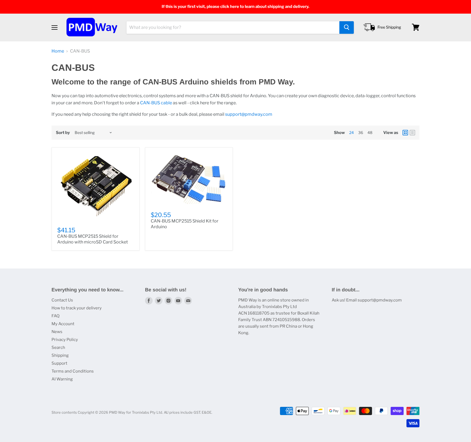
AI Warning (62, 379)
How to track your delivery (77, 308)
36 (360, 132)
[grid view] (405, 132)
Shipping (60, 355)
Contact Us (62, 300)
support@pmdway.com (248, 114)
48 (369, 132)
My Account (63, 323)
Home (58, 51)
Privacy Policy (65, 339)
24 (351, 132)
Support (59, 363)
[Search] (346, 27)
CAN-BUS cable (156, 102)
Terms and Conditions (73, 371)
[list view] (412, 132)
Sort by (63, 132)
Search (58, 347)
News (57, 331)
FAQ (55, 315)
